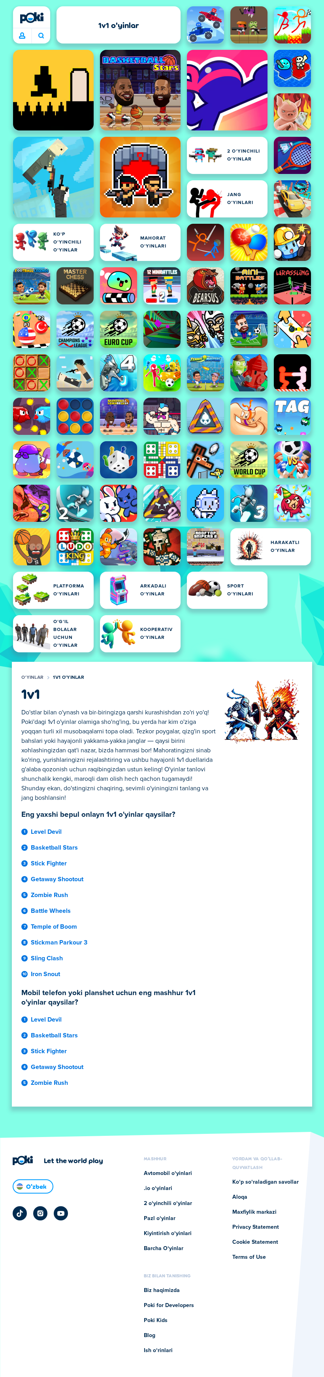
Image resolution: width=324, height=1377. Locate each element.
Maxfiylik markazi (254, 1212)
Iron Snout (45, 974)
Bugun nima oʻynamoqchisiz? (41, 35)
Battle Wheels (51, 911)
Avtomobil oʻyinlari (168, 1173)
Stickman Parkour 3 (59, 942)
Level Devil (46, 832)
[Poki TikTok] (20, 1213)
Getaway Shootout (57, 879)
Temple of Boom (54, 927)
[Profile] (22, 35)
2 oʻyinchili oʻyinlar (168, 1203)
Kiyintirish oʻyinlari (168, 1233)
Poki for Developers (169, 1305)
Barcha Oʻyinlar (163, 1248)
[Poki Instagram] (40, 1213)
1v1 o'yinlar (68, 677)
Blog (149, 1335)
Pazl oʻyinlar (159, 1218)
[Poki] (31, 17)
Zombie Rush (49, 895)
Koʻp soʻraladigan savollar (265, 1182)
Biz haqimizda (162, 1290)
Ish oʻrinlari (158, 1350)
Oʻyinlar (32, 677)
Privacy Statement (255, 1227)
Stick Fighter (49, 863)
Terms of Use (249, 1257)
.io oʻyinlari (158, 1188)
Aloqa (239, 1197)
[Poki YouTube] (61, 1213)
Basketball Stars (54, 847)
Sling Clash (47, 958)
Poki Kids (156, 1320)
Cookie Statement (255, 1242)
